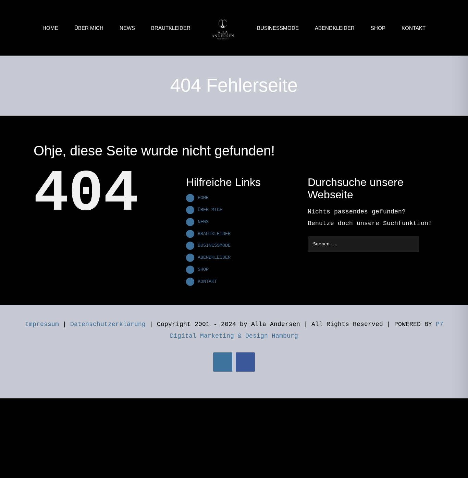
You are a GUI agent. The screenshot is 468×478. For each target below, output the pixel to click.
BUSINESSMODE (214, 245)
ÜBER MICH (210, 209)
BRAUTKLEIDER (214, 233)
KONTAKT (207, 281)
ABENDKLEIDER (214, 257)
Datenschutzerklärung (108, 324)
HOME (203, 197)
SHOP (203, 269)
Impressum (42, 324)
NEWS (203, 221)
